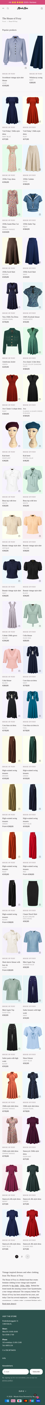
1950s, (22, 1286)
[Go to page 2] (27, 1256)
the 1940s (15, 1286)
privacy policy (7, 1380)
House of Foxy (8, 74)
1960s (27, 1286)
